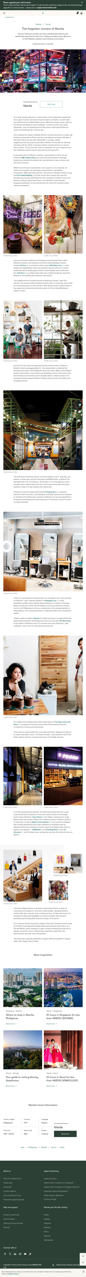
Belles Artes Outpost (40, 822)
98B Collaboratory (29, 157)
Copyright (6, 1265)
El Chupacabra (50, 492)
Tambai (37, 618)
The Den (23, 265)
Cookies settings (50, 1199)
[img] (82, 2)
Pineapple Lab (50, 600)
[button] (83, 1272)
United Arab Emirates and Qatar (68, 1265)
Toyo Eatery (37, 817)
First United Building (24, 175)
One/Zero (21, 273)
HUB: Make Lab (55, 265)
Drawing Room (52, 829)
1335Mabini (36, 829)
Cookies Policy (12, 1274)
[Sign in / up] (81, 13)
